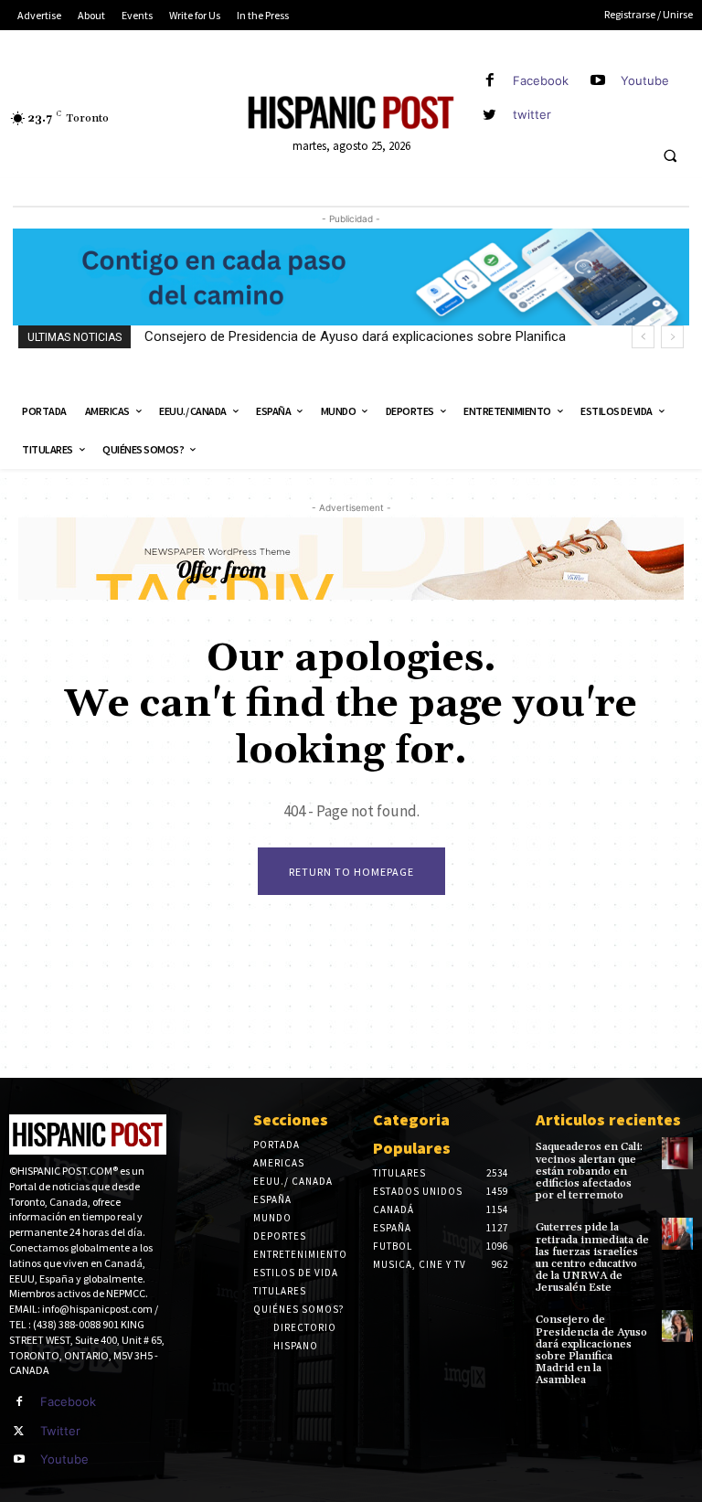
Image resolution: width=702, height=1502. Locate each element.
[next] (672, 336)
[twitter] (489, 114)
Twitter (60, 1430)
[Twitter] (19, 1432)
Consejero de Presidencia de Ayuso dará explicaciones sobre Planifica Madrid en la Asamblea (591, 1350)
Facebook (541, 80)
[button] (670, 156)
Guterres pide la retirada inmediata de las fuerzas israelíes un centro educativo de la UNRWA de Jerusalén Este (592, 1257)
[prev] (643, 336)
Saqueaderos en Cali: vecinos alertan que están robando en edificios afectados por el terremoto (589, 1171)
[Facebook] (489, 81)
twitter (532, 114)
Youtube (645, 80)
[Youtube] (597, 81)
